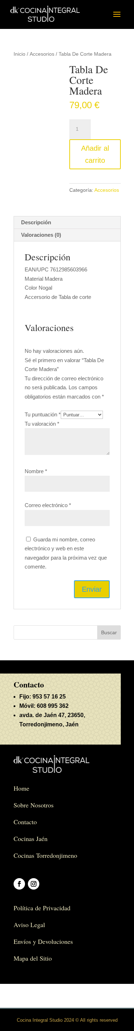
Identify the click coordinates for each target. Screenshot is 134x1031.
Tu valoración (42, 424)
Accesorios (42, 54)
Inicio (19, 54)
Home (21, 788)
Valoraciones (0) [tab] (41, 235)
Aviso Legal (29, 924)
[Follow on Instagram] (33, 884)
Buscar (109, 632)
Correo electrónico (48, 505)
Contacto (25, 821)
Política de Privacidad (42, 908)
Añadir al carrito (95, 154)
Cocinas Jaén (31, 838)
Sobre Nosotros (34, 805)
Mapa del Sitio (33, 958)
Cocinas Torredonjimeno (45, 855)
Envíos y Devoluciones (43, 941)
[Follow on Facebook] (19, 884)
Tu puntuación (43, 414)
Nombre (36, 471)
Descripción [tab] (36, 222)
